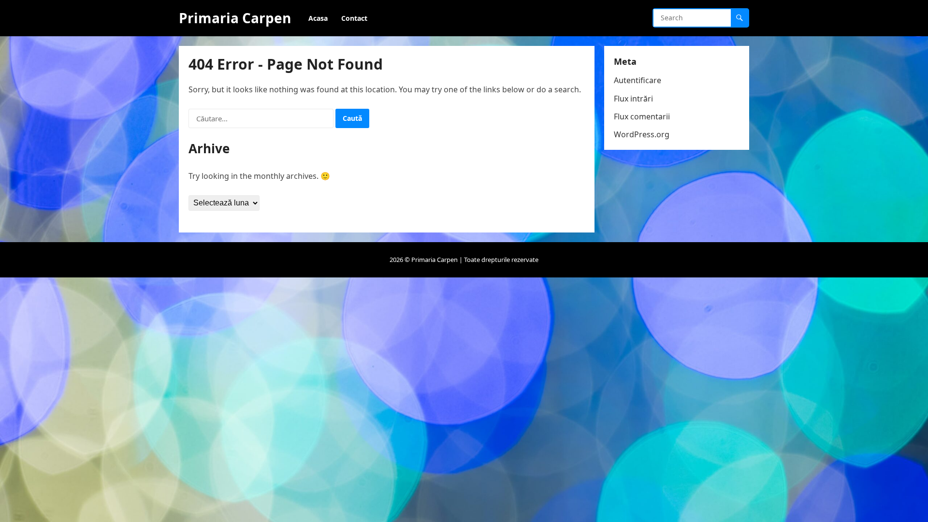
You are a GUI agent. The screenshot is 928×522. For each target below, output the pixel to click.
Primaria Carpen (235, 18)
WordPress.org (641, 134)
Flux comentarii (642, 116)
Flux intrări (633, 98)
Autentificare (637, 80)
